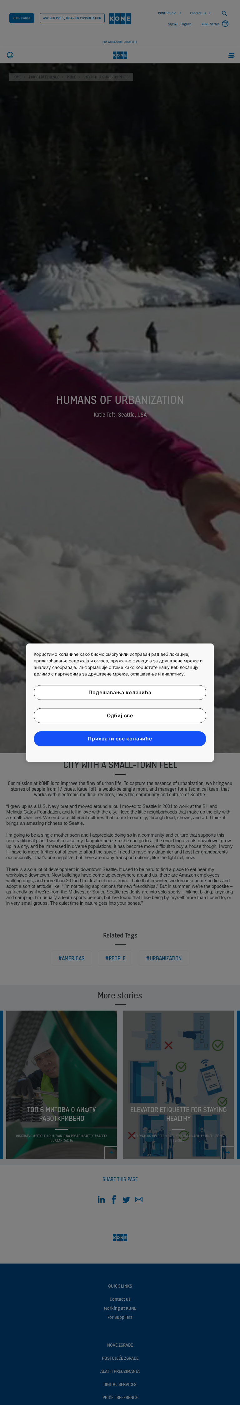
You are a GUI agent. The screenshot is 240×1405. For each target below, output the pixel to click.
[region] (120, 702)
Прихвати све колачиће (120, 739)
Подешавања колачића (119, 692)
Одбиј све (120, 715)
